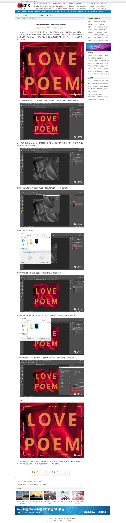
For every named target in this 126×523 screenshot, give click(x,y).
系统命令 (40, 8)
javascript (97, 6)
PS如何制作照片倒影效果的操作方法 (97, 89)
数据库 (92, 6)
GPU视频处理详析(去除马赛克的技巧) (98, 83)
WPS (87, 8)
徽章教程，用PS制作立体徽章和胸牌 (97, 32)
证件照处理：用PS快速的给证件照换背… (98, 71)
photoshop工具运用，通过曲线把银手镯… (99, 60)
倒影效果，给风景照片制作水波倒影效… (98, 66)
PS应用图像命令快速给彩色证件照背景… (98, 97)
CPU (41, 4)
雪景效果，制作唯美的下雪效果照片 (97, 21)
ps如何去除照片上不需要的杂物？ (97, 99)
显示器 (48, 4)
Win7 (59, 8)
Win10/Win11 (64, 8)
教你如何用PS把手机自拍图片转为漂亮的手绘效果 (33, 484)
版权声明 (57, 518)
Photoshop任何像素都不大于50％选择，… (99, 81)
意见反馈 (74, 518)
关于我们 (52, 518)
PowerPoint (83, 8)
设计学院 (23, 18)
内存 (44, 4)
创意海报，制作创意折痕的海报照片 (97, 29)
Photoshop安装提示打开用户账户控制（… (99, 35)
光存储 (58, 4)
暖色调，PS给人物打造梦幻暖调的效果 (98, 63)
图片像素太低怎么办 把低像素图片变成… (98, 86)
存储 (54, 4)
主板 (35, 4)
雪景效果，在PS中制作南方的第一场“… (98, 27)
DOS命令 (46, 8)
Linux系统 (102, 6)
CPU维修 (76, 6)
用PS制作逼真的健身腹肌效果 (96, 58)
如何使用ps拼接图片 (93, 91)
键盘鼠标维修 (83, 6)
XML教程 (103, 8)
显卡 (38, 4)
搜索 (49, 15)
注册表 (36, 8)
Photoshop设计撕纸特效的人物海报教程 (98, 74)
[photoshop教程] (98, 50)
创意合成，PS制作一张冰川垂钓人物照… (98, 55)
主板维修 (71, 6)
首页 (18, 18)
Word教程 (71, 8)
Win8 (50, 8)
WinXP (55, 8)
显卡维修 (42, 6)
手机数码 (85, 4)
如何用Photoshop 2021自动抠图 (96, 24)
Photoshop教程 (31, 18)
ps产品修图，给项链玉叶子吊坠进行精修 (30, 481)
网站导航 (63, 518)
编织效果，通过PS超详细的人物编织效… (98, 68)
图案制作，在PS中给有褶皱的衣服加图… (98, 40)
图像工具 (103, 4)
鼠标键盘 (62, 4)
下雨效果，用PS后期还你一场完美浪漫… (98, 37)
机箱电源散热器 (78, 4)
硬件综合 (71, 4)
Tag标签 (68, 518)
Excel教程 (77, 8)
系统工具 (98, 4)
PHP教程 (92, 8)
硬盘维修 (36, 6)
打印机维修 (62, 6)
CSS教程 (98, 8)
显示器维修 (48, 6)
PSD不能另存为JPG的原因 (95, 94)
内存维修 (55, 6)
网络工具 (92, 4)
